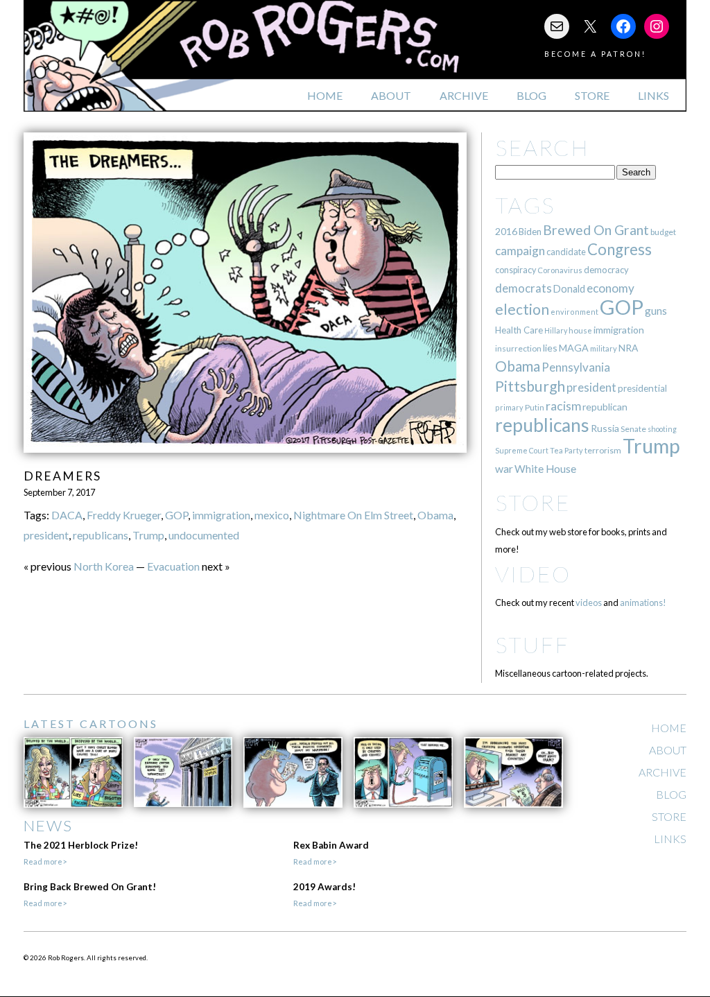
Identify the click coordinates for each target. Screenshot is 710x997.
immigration (221, 514)
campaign (520, 250)
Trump (148, 534)
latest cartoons (91, 723)
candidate (566, 251)
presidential (642, 388)
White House (545, 468)
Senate (633, 429)
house (580, 330)
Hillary (555, 330)
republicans (100, 534)
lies (550, 348)
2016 (506, 231)
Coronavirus (559, 270)
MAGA (574, 348)
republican (604, 407)
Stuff (532, 644)
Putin (534, 407)
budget (663, 232)
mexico (271, 514)
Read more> (45, 861)
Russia (605, 428)
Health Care (519, 330)
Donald (569, 289)
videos (588, 602)
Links (653, 95)
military (603, 348)
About (391, 95)
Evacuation (173, 566)
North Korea (103, 566)
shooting (662, 428)
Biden (530, 231)
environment (574, 311)
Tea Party (566, 450)
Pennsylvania (576, 367)
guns (656, 310)
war (504, 468)
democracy (606, 269)
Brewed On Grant (596, 230)
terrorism (603, 450)
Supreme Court (521, 450)
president (46, 534)
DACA (67, 514)
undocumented (203, 534)
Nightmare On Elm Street (353, 514)
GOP (176, 514)
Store (592, 95)
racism (563, 406)
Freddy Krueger (124, 514)
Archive (464, 95)
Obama (435, 514)
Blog (531, 95)
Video (533, 573)
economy (610, 288)
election (522, 309)
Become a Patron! (595, 53)
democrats (523, 288)
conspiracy (515, 270)
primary (509, 407)
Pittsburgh (530, 386)
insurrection (518, 348)
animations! (643, 602)
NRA (628, 348)
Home (325, 95)
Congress (619, 249)
